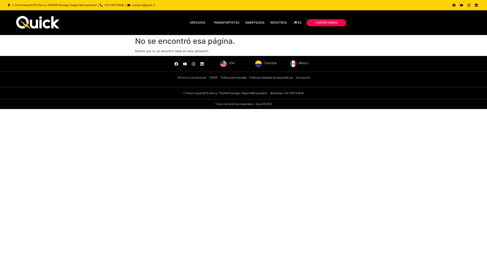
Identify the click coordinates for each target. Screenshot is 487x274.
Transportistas (226, 22)
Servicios (197, 22)
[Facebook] (454, 5)
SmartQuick (255, 22)
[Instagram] (469, 5)
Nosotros (278, 22)
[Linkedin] (476, 5)
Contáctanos (326, 22)
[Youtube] (461, 5)
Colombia (270, 63)
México (304, 63)
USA (231, 63)
